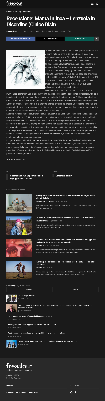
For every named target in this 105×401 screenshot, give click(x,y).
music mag (17, 12)
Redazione (12, 31)
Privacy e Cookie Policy (16, 392)
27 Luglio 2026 (53, 267)
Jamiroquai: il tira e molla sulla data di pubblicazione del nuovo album (36, 333)
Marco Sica (41, 245)
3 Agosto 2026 (57, 221)
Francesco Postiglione (45, 201)
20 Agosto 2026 (53, 245)
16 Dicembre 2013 (27, 31)
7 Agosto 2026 (62, 201)
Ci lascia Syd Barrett (26, 296)
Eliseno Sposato (43, 221)
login (14, 285)
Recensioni (27, 12)
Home (8, 12)
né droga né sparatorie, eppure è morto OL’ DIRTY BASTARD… (32, 324)
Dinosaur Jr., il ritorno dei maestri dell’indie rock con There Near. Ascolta (66, 218)
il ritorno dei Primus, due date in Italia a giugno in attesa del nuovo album (47, 341)
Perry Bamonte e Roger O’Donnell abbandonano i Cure (30, 316)
